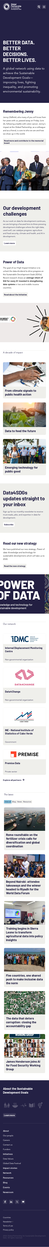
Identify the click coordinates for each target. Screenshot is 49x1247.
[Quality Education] (32, 1105)
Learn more (9, 243)
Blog (14, 802)
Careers (6, 1140)
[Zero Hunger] (15, 1105)
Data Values (8, 1159)
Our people (8, 1135)
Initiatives (8, 1154)
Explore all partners (12, 780)
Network (7, 1172)
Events (6, 1187)
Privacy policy (8, 1230)
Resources (27, 802)
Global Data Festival (12, 1163)
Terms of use (8, 1226)
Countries (7, 1217)
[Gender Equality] (40, 1105)
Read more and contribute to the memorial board (23, 141)
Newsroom (8, 1192)
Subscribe (8, 524)
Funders (6, 1149)
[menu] (44, 7)
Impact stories (10, 1168)
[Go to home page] (12, 7)
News (19, 802)
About (6, 1130)
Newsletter (7, 1222)
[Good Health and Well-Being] (23, 1105)
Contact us (7, 1144)
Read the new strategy (14, 566)
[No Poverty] (7, 1105)
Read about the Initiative (15, 294)
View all (8, 802)
